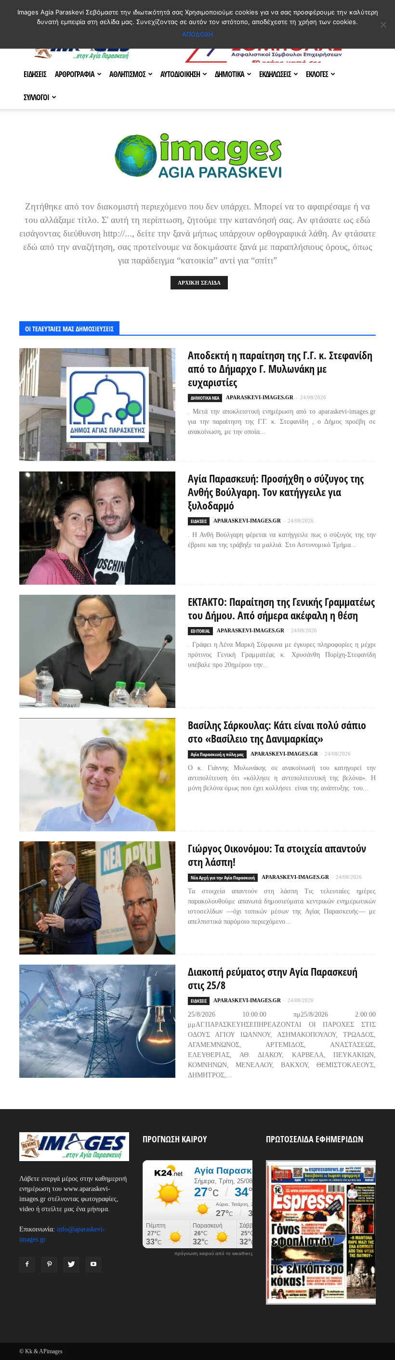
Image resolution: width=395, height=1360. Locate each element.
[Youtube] (93, 1264)
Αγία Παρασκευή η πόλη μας (217, 754)
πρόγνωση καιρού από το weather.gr (214, 1253)
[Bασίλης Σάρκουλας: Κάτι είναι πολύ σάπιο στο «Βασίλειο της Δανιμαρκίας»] (97, 774)
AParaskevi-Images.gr (259, 397)
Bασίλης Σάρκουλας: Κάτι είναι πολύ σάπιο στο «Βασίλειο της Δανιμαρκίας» (277, 731)
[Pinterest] (49, 1264)
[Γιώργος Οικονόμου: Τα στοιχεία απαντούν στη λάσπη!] (97, 898)
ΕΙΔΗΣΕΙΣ (35, 74)
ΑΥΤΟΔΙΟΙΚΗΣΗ (180, 74)
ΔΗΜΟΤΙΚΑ (229, 74)
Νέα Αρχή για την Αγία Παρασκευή (223, 877)
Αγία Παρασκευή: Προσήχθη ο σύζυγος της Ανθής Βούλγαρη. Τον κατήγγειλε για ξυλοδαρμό (276, 491)
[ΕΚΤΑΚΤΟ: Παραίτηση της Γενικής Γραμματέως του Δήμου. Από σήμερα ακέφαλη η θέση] (97, 651)
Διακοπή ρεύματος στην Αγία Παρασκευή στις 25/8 (272, 978)
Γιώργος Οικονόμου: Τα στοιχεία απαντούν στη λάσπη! (277, 855)
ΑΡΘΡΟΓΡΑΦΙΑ (74, 74)
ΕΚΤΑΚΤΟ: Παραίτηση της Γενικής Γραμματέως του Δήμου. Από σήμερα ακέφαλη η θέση (281, 608)
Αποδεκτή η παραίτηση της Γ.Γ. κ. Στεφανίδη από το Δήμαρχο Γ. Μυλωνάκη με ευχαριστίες (280, 368)
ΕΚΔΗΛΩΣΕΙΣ (275, 74)
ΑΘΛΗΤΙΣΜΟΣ (127, 74)
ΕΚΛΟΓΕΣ (317, 74)
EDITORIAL (200, 631)
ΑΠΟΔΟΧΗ (197, 34)
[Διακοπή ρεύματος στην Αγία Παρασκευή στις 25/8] (97, 1021)
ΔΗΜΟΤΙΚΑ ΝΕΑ (205, 397)
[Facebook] (27, 1264)
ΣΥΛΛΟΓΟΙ (36, 97)
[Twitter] (71, 1264)
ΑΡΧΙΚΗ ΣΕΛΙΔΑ (199, 283)
